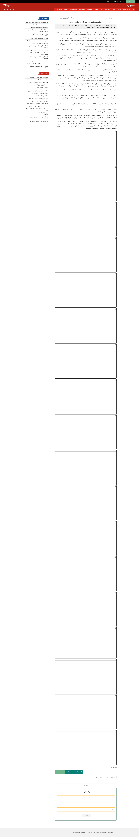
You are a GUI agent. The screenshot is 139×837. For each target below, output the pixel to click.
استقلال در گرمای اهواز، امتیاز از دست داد (39, 96)
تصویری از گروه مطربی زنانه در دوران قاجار (38, 25)
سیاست (119, 9)
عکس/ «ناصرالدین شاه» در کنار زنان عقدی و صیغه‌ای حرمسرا (38, 53)
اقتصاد (114, 9)
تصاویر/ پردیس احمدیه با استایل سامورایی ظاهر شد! (36, 50)
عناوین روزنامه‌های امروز (117, 1)
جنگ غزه (106, 777)
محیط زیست (107, 9)
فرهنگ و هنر (82, 9)
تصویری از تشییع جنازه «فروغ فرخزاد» (39, 38)
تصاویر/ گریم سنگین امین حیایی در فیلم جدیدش (37, 80)
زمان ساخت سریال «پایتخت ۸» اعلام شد (39, 121)
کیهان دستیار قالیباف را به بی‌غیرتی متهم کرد (38, 82)
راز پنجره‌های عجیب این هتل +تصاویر (39, 27)
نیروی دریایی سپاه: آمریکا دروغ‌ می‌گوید (39, 77)
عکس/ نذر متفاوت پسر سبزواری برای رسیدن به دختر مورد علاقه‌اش (37, 30)
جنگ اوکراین (113, 777)
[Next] (125, 1)
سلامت (96, 9)
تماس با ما (59, 9)
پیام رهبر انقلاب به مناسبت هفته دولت (39, 101)
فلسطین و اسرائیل (99, 777)
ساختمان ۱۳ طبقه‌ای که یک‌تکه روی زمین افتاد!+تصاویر (39, 67)
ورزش (101, 9)
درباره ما (65, 9)
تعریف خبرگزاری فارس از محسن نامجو (39, 85)
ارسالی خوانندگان (73, 9)
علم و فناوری (89, 9)
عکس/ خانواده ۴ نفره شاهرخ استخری (39, 61)
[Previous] (123, 1)
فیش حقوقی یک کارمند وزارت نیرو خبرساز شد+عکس (38, 113)
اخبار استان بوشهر (126, 9)
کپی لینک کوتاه (60, 772)
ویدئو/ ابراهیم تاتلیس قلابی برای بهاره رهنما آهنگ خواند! (36, 118)
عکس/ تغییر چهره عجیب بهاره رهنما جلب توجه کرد (36, 64)
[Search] (13, 9)
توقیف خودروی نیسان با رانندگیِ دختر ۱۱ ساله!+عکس (39, 35)
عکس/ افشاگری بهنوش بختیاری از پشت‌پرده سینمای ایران (38, 47)
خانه (134, 9)
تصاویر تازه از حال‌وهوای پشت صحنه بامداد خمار (37, 22)
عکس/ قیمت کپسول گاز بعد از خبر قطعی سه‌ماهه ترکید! (37, 109)
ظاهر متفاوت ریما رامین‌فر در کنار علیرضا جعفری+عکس (39, 57)
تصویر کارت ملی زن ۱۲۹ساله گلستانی (40, 43)
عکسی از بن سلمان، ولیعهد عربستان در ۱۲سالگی (37, 41)
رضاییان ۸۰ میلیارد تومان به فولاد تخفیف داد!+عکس (36, 103)
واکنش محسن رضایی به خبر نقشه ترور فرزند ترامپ (36, 106)
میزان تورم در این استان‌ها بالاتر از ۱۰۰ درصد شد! (37, 98)
